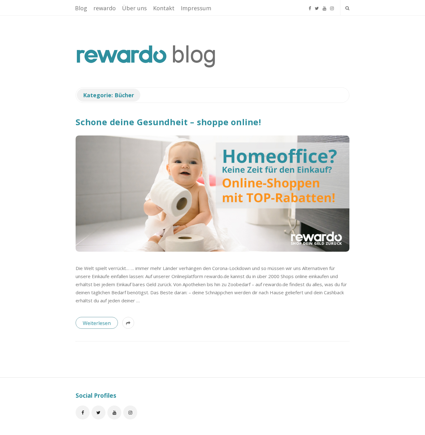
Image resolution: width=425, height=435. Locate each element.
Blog (81, 8)
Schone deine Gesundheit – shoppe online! (168, 122)
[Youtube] (324, 5)
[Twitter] (317, 5)
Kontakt (164, 8)
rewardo (104, 8)
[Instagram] (332, 5)
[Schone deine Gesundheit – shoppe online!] (212, 193)
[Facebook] (310, 5)
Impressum (196, 8)
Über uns (134, 8)
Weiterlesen (97, 323)
